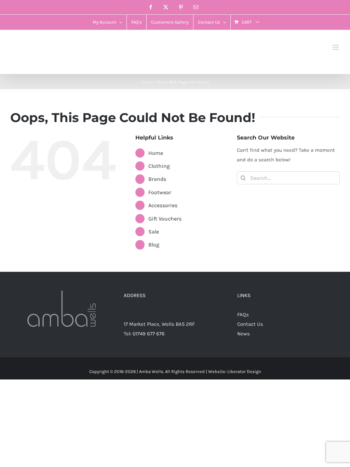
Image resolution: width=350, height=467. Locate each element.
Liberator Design (244, 371)
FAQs (243, 314)
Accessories (162, 205)
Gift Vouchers (164, 218)
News (243, 334)
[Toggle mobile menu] (336, 47)
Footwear (159, 192)
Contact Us (250, 324)
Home (147, 81)
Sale (153, 231)
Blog (153, 244)
